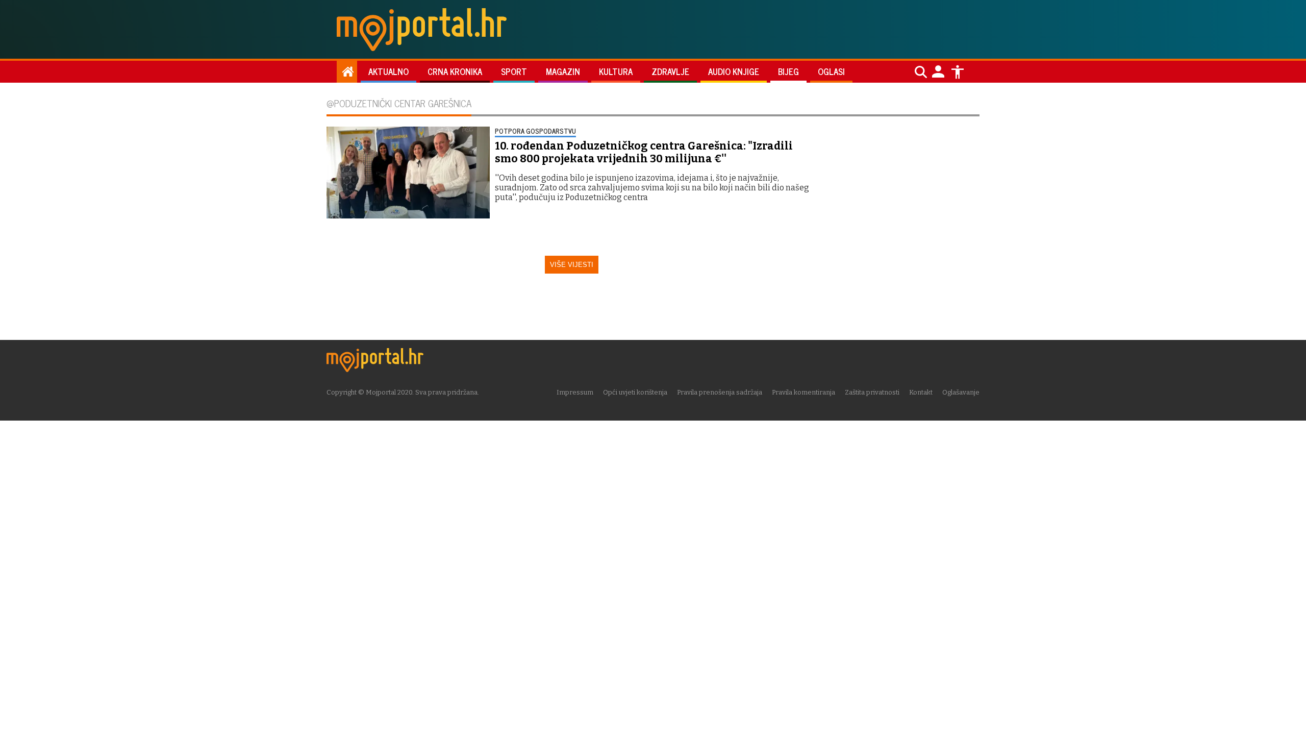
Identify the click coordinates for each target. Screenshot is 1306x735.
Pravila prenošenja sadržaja (719, 392)
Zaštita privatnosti (872, 392)
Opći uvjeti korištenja (635, 392)
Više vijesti (571, 264)
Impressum (575, 392)
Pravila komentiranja (803, 392)
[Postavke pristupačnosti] (957, 72)
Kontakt (921, 392)
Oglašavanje (961, 392)
